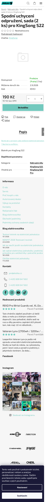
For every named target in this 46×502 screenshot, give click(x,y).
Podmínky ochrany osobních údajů (18, 222)
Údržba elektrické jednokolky (16, 258)
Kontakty (7, 207)
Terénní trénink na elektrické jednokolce (21, 234)
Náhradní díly (36, 163)
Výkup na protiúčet (11, 203)
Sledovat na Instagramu (24, 415)
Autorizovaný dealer (12, 199)
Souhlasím (22, 495)
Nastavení (22, 487)
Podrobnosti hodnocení (11, 34)
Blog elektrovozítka (12, 214)
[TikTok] (25, 293)
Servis (5, 191)
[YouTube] (18, 293)
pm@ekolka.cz (15, 273)
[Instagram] (12, 293)
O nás (5, 187)
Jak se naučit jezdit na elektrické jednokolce (23, 245)
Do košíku (23, 107)
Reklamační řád (10, 210)
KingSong (13, 38)
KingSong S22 (36, 166)
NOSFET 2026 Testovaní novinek (17, 240)
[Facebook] (5, 293)
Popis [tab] (23, 132)
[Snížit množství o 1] (29, 99)
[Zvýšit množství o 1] (41, 99)
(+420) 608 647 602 (18, 279)
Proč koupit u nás (10, 195)
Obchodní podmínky (12, 218)
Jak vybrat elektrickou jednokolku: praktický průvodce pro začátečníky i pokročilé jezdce (23, 252)
